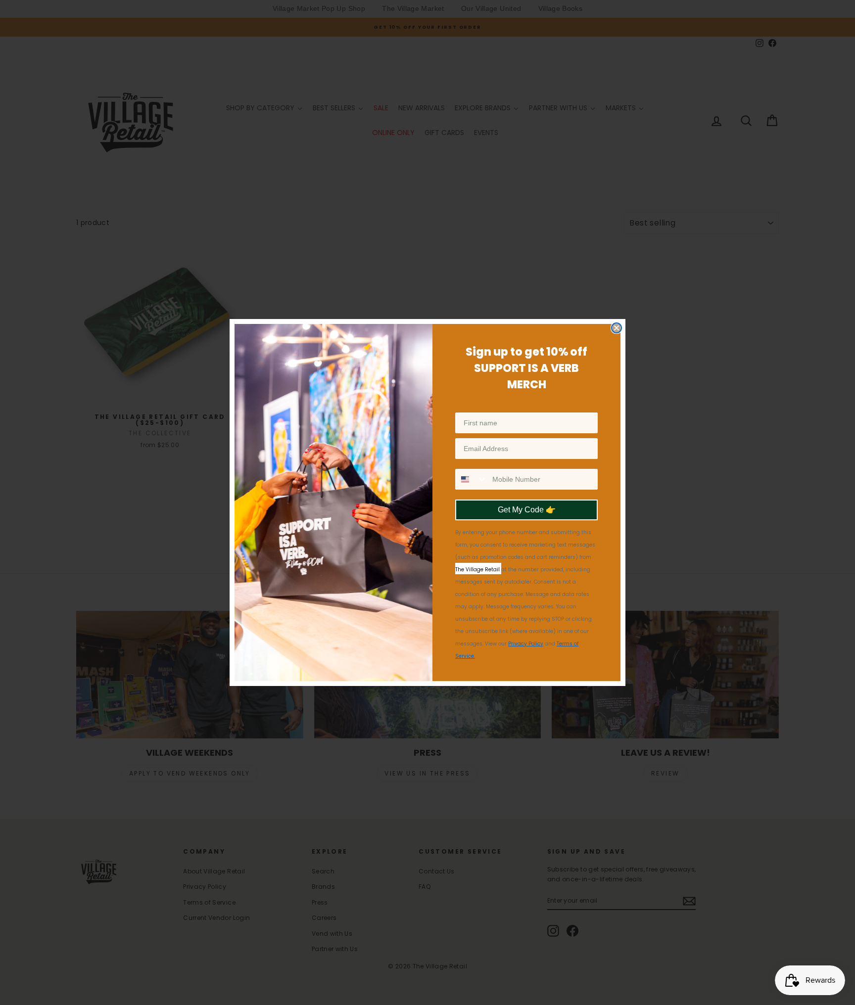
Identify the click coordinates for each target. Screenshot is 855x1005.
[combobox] (471, 479)
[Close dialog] (616, 328)
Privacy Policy (525, 643)
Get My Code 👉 (527, 509)
